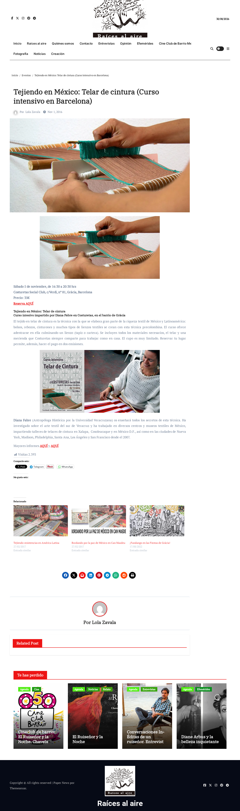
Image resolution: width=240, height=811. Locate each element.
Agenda (24, 689)
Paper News (61, 783)
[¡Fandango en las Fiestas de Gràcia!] (157, 520)
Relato (107, 689)
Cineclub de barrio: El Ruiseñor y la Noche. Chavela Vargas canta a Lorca (38, 739)
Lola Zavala (33, 112)
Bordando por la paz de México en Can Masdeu (98, 543)
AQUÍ (44, 446)
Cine (36, 689)
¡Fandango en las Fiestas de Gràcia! (150, 543)
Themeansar (18, 788)
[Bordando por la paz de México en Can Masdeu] (99, 520)
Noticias (40, 54)
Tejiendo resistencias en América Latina (36, 543)
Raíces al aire (36, 43)
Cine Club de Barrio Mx (175, 43)
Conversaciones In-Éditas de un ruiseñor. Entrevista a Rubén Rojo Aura (146, 739)
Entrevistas (106, 43)
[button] (228, 48)
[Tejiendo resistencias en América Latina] (41, 520)
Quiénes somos (63, 43)
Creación (57, 54)
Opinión (125, 43)
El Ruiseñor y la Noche (88, 739)
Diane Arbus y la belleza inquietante (200, 739)
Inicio (17, 43)
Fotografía (21, 54)
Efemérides (145, 43)
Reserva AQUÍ (23, 303)
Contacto (86, 43)
